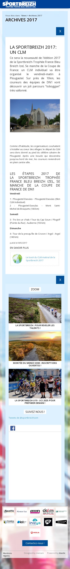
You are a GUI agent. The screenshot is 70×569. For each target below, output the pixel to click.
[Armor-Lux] (21, 511)
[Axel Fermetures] (35, 511)
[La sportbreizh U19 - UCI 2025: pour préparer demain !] (35, 383)
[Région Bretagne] (61, 522)
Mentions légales (7, 554)
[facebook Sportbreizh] (12, 429)
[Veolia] (35, 532)
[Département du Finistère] (8, 522)
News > (25, 15)
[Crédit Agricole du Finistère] (61, 511)
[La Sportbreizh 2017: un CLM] (35, 116)
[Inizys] (35, 522)
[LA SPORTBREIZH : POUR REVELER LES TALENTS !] (35, 308)
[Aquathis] (8, 511)
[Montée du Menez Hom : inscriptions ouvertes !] (35, 346)
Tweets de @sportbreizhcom (23, 417)
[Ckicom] (48, 511)
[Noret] (48, 522)
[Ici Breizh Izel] (21, 522)
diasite (62, 553)
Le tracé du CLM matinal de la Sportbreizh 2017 (40, 259)
